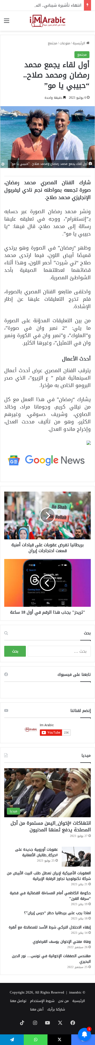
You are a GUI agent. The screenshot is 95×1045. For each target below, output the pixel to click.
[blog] (47, 21)
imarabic (75, 992)
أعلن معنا (37, 1009)
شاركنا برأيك (56, 1009)
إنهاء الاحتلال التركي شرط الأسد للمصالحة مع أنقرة (50, 927)
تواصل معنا (18, 1000)
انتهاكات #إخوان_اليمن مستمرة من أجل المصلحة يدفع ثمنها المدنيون (51, 826)
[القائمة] (6, 23)
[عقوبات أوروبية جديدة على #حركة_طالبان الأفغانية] (76, 857)
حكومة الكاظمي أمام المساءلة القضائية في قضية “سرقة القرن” (50, 895)
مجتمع (52, 43)
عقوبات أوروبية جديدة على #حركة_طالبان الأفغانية (36, 852)
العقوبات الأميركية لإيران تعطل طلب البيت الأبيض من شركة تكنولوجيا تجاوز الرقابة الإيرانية (49, 876)
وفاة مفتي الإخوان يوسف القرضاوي (62, 941)
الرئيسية (79, 43)
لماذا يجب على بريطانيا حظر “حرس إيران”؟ (57, 913)
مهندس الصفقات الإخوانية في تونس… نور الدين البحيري (51, 958)
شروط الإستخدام (42, 1000)
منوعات (65, 43)
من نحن (63, 1000)
